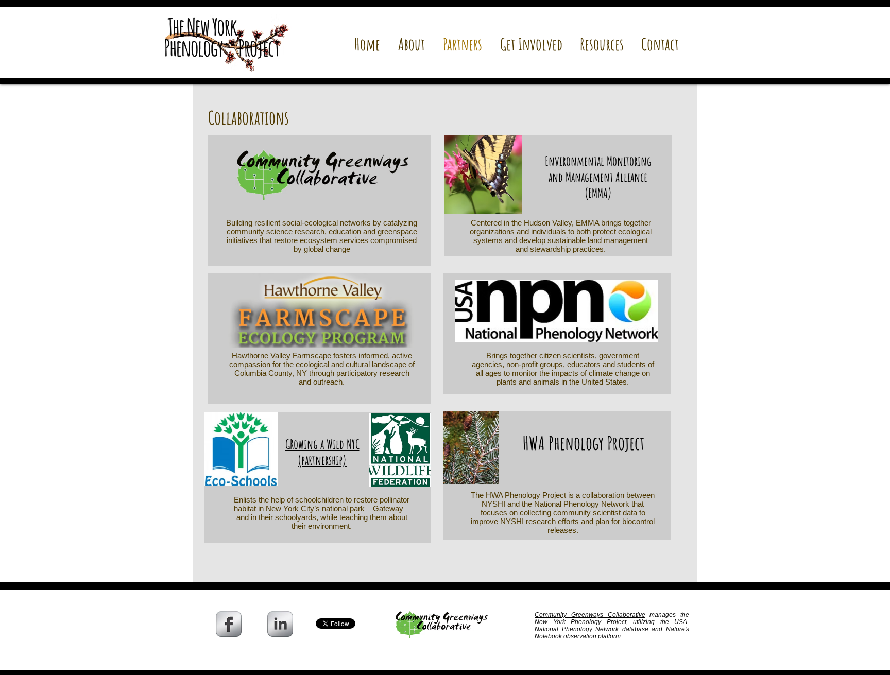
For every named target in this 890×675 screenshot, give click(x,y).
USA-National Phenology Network (612, 625)
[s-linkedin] (280, 624)
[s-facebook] (229, 624)
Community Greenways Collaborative (590, 614)
